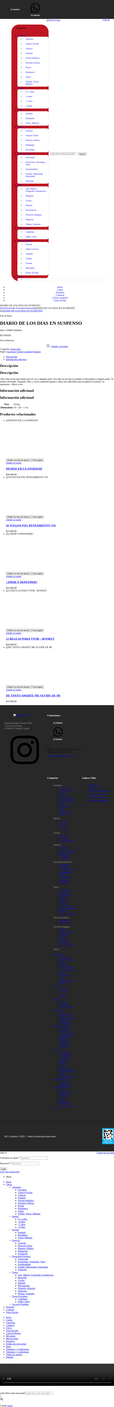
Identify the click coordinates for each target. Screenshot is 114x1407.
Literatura (57, 785)
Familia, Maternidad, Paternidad (64, 878)
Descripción (11, 357)
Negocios (63, 911)
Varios (56, 887)
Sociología (64, 858)
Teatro (62, 809)
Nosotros (10, 1307)
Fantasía (63, 796)
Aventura (63, 788)
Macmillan (64, 942)
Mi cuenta (10, 1336)
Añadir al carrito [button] (13, 463)
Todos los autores (14, 1354)
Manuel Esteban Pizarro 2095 (18, 723)
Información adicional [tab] (17, 390)
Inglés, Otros (65, 923)
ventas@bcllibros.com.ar (60, 756)
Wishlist (9, 1357)
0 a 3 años (64, 821)
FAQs (9, 1328)
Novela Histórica (67, 798)
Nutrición (63, 883)
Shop (8, 1346)
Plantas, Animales (67, 913)
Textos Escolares (61, 917)
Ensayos (57, 845)
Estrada (62, 940)
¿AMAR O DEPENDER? (21, 582)
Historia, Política (67, 853)
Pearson (62, 929)
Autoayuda (29, 308)
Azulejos (63, 934)
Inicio (8, 1182)
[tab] (60, 357)
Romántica (64, 806)
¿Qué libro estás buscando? (13, 1393)
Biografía (63, 897)
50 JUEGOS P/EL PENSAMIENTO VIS (31, 525)
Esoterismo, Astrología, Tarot (67, 868)
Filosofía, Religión (67, 908)
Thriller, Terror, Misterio (66, 813)
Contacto (10, 1309)
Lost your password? (10, 1172)
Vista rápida (37, 460)
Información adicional (16, 359)
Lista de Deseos (13, 1333)
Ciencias (63, 847)
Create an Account (105, 1152)
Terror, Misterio (66, 841)
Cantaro (62, 937)
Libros (9, 1184)
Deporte (63, 903)
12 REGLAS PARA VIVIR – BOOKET (30, 638)
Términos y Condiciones (17, 1349)
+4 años (62, 824)
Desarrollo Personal (15, 308)
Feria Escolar (12, 1312)
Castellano (64, 920)
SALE (56, 949)
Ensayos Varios (66, 850)
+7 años (62, 826)
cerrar (9, 1405)
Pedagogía (64, 855)
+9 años (62, 829)
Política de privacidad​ (16, 1344)
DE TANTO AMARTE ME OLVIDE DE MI (33, 695)
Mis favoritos (12, 1338)
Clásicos (63, 793)
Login (3, 1169)
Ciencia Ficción (66, 790)
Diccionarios (65, 905)
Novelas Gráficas (67, 801)
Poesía (62, 804)
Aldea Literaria (66, 932)
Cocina (62, 900)
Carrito (9, 1320)
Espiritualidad (65, 872)
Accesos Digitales (61, 926)
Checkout (10, 1322)
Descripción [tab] (9, 366)
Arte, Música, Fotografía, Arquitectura (65, 892)
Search (82, 154)
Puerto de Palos (66, 945)
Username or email (9, 1158)
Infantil (56, 818)
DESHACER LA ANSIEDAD (24, 468)
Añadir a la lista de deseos (18, 460)
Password (5, 1163)
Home (3, 308)
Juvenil (56, 833)
